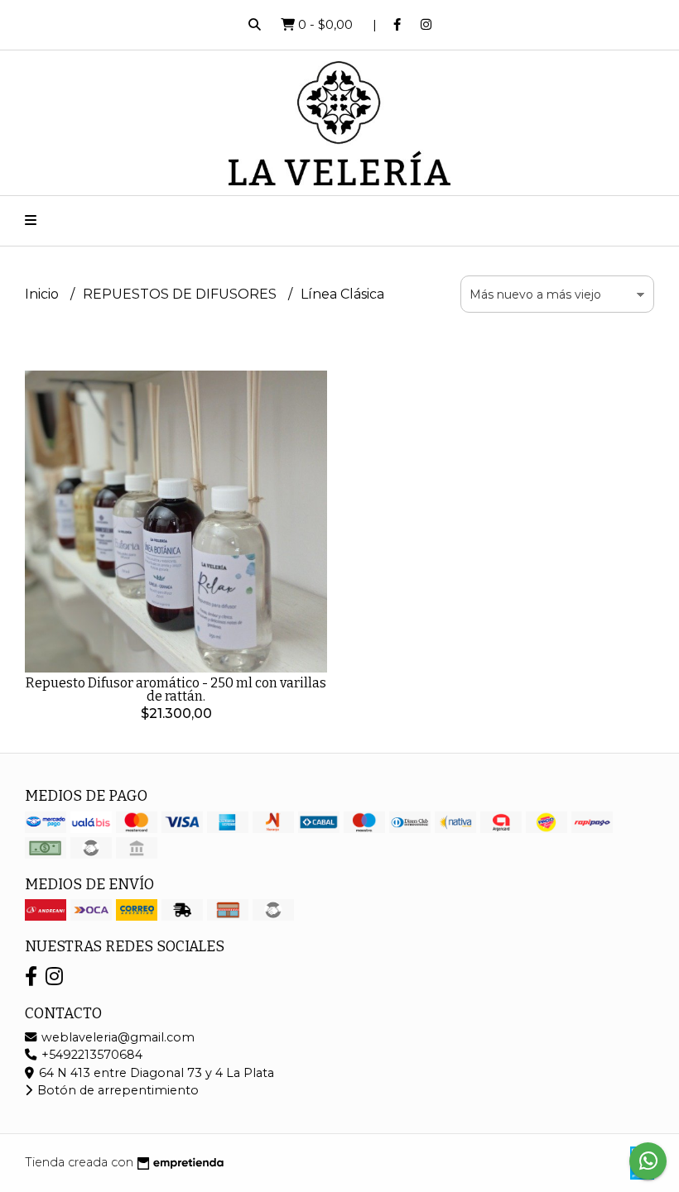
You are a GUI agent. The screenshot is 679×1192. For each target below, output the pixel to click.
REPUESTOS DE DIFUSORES (181, 294)
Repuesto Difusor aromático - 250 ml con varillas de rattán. (176, 689)
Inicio (43, 294)
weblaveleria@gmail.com (116, 1037)
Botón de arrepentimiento (116, 1090)
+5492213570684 (90, 1054)
